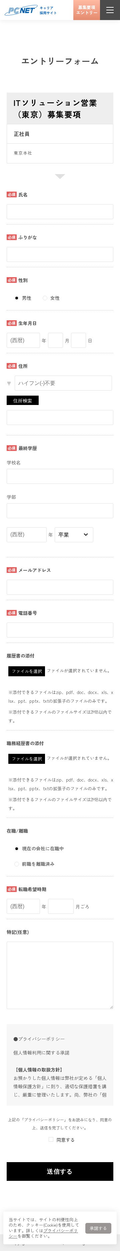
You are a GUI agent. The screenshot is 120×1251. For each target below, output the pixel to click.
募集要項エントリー (87, 10)
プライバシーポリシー (43, 1233)
